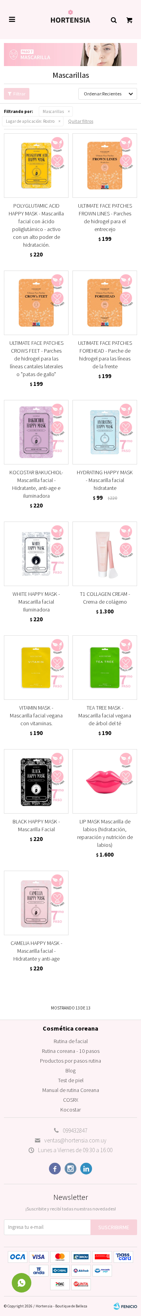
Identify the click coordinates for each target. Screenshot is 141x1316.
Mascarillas (53, 111)
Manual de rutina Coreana (70, 1090)
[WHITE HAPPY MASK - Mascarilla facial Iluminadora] (36, 554)
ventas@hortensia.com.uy (75, 1140)
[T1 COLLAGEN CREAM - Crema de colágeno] (104, 554)
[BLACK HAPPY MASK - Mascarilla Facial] (36, 781)
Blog (70, 1070)
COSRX (70, 1099)
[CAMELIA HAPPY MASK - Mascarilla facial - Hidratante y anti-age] (36, 903)
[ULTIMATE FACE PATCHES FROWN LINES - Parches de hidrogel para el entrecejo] (104, 165)
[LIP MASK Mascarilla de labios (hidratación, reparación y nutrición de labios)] (104, 781)
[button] (113, 19)
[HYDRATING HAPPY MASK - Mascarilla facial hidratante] (104, 432)
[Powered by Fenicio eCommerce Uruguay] (125, 1306)
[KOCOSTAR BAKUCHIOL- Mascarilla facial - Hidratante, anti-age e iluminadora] (36, 432)
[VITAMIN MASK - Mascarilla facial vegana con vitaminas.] (36, 667)
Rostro (30, 121)
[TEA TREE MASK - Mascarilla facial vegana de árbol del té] (104, 667)
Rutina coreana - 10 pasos (70, 1050)
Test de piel (70, 1080)
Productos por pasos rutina (70, 1060)
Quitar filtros (80, 121)
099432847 (75, 1130)
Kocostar (70, 1109)
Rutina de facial (71, 1041)
